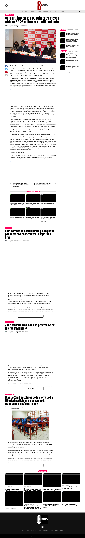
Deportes (57, 11)
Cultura (39, 11)
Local (22, 11)
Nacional (27, 11)
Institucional (45, 11)
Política (51, 11)
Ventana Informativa (15, 26)
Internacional (33, 11)
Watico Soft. (54, 536)
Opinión (62, 11)
